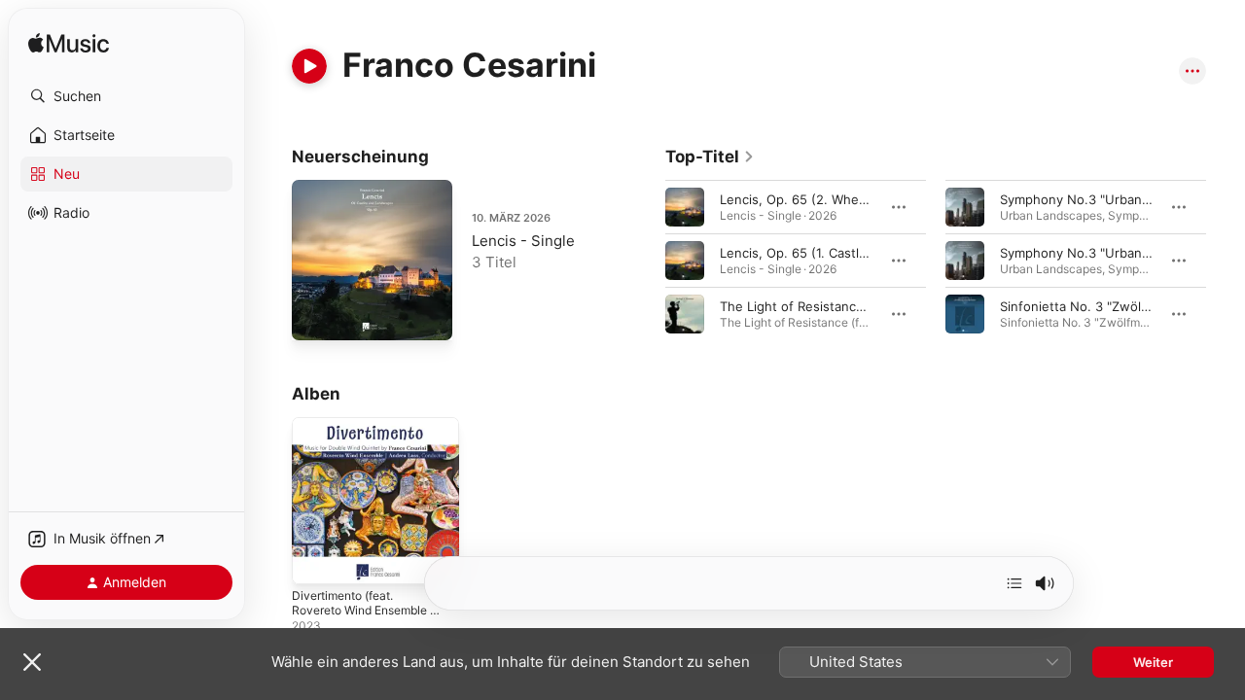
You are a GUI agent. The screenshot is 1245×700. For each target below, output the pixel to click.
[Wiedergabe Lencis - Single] (316, 316)
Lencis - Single (523, 240)
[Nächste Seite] (1225, 260)
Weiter (1153, 662)
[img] (68, 44)
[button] (126, 96)
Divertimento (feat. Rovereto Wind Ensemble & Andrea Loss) (374, 440)
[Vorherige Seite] (645, 260)
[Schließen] (32, 662)
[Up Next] (1014, 583)
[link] (710, 156)
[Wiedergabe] (309, 66)
